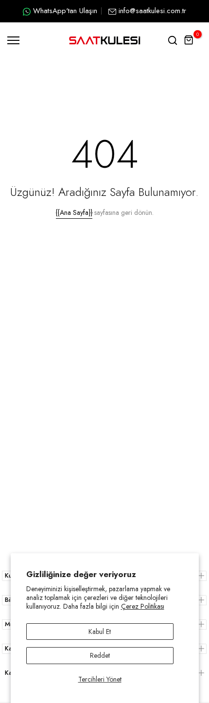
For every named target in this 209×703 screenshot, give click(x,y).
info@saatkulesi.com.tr (152, 10)
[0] (189, 40)
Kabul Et (99, 631)
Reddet (100, 655)
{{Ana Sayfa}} (74, 212)
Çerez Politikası (142, 606)
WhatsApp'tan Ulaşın (65, 10)
